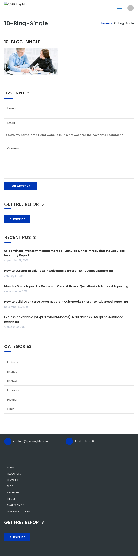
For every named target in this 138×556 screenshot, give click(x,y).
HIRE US (11, 499)
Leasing (12, 399)
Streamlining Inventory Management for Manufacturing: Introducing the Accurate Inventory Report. (64, 253)
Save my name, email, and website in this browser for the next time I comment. (65, 135)
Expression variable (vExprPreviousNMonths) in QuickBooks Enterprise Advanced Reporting (63, 319)
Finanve (12, 381)
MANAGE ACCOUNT (19, 511)
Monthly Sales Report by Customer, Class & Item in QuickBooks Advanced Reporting (66, 286)
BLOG (10, 486)
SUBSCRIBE (17, 219)
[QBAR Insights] (15, 4)
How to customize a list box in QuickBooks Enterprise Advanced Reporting (58, 271)
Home (105, 23)
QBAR (10, 409)
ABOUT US (13, 492)
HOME (10, 467)
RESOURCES (14, 473)
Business (12, 362)
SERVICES (12, 480)
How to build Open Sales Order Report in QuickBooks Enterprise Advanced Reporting (66, 302)
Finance (12, 371)
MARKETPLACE (15, 505)
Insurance (13, 390)
